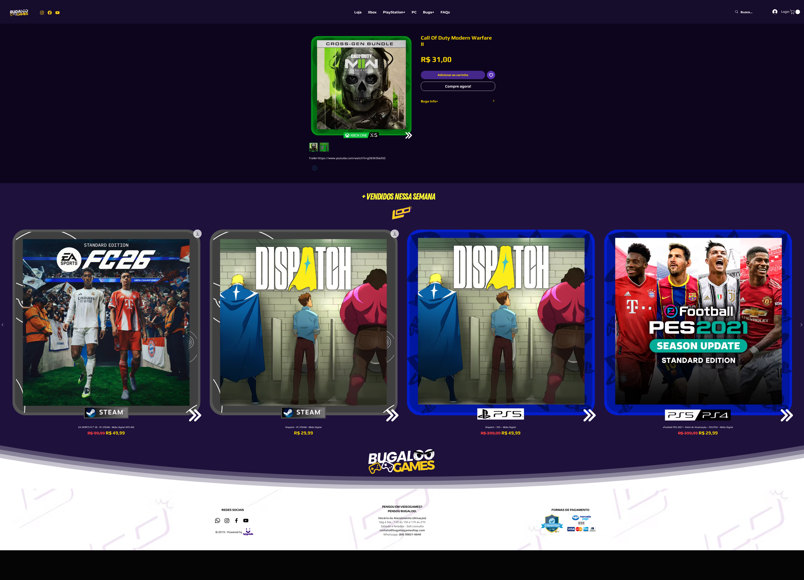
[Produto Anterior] (2, 324)
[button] (795, 12)
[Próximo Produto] (801, 324)
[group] (402, 332)
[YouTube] (246, 520)
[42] (57, 12)
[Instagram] (227, 520)
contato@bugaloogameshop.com (402, 530)
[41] (50, 12)
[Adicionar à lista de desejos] (491, 75)
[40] (42, 12)
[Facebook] (236, 520)
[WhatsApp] (217, 520)
